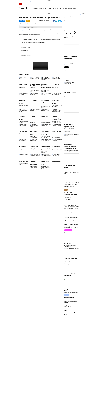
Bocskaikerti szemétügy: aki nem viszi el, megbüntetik (70, 146)
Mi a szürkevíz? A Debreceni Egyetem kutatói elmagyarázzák (46, 86)
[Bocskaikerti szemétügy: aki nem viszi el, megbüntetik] (71, 138)
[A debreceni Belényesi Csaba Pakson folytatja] (57, 127)
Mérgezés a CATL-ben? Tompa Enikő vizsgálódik (35, 86)
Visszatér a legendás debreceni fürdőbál (70, 310)
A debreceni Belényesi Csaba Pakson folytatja (57, 132)
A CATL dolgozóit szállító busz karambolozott (56, 102)
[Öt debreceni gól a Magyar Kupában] (35, 142)
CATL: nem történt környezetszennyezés (57, 85)
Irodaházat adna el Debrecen (23, 85)
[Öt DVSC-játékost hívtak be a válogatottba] (46, 127)
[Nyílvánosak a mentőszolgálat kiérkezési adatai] (71, 118)
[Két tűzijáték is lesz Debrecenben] (35, 96)
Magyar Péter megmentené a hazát (71, 224)
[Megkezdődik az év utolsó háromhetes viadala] (46, 157)
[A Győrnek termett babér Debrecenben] (57, 142)
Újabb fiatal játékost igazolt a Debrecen (23, 132)
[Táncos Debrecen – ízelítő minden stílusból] (46, 112)
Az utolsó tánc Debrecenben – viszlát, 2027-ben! (23, 118)
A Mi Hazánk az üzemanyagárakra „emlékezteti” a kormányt (71, 218)
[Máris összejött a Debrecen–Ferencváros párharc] (35, 127)
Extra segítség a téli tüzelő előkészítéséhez (69, 274)
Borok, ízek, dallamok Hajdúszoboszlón (68, 306)
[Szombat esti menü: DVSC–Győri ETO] (57, 157)
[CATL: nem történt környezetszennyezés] (57, 80)
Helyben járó (35, 8)
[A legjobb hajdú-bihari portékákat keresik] (71, 252)
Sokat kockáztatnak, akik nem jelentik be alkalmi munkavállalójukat (71, 206)
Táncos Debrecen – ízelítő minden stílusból (46, 117)
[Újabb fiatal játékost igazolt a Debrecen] (24, 127)
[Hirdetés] (49, 1)
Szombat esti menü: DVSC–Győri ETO (56, 162)
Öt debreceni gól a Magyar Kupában (34, 147)
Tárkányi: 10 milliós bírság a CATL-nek (45, 101)
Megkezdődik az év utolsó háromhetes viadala (45, 163)
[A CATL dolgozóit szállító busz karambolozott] (57, 96)
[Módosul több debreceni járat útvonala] (24, 96)
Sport (66, 8)
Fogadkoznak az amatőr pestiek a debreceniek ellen (33, 163)
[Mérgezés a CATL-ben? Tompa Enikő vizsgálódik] (35, 80)
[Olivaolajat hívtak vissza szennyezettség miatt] (71, 176)
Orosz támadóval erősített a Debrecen (23, 147)
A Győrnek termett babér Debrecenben (56, 147)
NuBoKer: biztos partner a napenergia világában (71, 32)
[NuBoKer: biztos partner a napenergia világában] (71, 24)
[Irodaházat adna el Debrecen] (24, 80)
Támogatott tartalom (72, 8)
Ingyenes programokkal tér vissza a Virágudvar (71, 313)
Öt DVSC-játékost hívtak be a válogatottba (45, 133)
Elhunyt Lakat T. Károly (23, 161)
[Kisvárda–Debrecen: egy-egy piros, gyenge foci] (46, 142)
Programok (59, 8)
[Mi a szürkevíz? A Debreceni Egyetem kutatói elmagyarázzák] (46, 80)
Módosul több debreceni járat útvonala (22, 102)
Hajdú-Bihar (45, 8)
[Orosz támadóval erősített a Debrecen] (24, 142)
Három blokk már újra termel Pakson (71, 212)
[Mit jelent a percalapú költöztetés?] (71, 50)
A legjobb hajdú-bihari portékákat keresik (71, 259)
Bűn (63, 8)
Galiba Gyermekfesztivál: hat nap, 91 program (71, 290)
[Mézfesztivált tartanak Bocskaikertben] (71, 236)
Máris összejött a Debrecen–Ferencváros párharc (35, 133)
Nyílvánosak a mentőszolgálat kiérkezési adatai (69, 126)
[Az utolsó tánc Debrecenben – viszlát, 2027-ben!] (24, 112)
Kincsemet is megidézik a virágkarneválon (69, 298)
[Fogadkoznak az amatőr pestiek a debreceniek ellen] (35, 157)
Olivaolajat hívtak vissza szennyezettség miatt (71, 183)
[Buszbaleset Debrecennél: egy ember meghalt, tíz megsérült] (57, 112)
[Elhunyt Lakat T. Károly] (24, 157)
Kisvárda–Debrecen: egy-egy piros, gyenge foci (45, 148)
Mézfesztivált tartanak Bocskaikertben (68, 243)
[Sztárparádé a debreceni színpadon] (35, 112)
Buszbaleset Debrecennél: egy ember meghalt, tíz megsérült (57, 118)
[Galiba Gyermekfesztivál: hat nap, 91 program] (71, 283)
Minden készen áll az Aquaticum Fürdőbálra (70, 302)
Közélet (54, 8)
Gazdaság (50, 8)
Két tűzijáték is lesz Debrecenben (34, 101)
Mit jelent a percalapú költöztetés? (70, 57)
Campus (40, 8)
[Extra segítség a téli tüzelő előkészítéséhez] (71, 267)
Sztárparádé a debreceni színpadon (34, 117)
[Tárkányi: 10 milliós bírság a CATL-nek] (46, 96)
